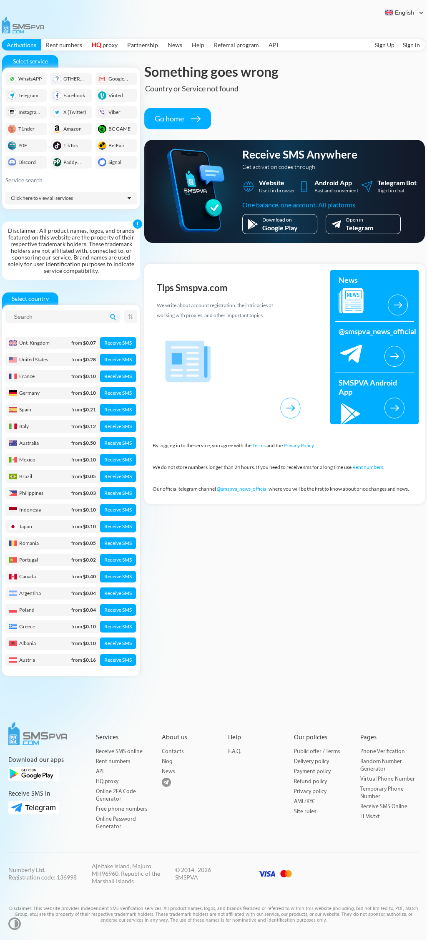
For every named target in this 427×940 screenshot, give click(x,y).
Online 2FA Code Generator (116, 795)
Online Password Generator (116, 822)
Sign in (411, 44)
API (273, 44)
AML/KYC (304, 801)
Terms (259, 445)
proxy (105, 44)
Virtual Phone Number (387, 779)
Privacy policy (310, 791)
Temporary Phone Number (382, 792)
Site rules (305, 811)
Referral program (236, 44)
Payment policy (312, 771)
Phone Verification (382, 751)
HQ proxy (107, 781)
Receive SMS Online (383, 806)
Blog (167, 761)
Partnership (142, 44)
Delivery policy (311, 761)
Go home (170, 118)
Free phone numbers (121, 809)
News (175, 44)
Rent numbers (64, 44)
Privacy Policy (299, 445)
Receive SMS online (119, 751)
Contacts (172, 751)
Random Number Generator (381, 765)
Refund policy (310, 781)
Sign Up (384, 44)
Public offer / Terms (317, 751)
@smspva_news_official (242, 489)
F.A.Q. (234, 751)
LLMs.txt (370, 816)
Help (198, 44)
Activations (21, 44)
